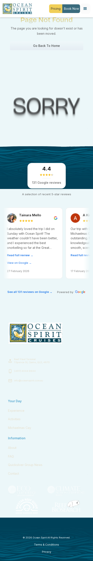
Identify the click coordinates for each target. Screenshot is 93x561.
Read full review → (13, 255)
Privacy (46, 551)
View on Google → (12, 262)
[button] (85, 8)
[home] (16, 8)
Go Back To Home (46, 46)
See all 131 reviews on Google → (29, 292)
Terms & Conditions (46, 544)
